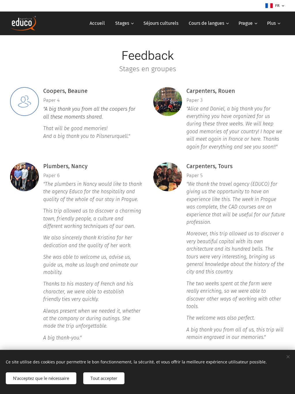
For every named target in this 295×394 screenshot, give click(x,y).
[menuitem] (97, 23)
